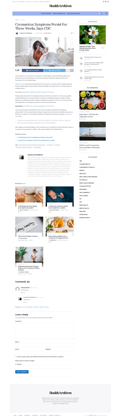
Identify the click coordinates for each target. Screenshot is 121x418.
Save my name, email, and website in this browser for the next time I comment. (40, 356)
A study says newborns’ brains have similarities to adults (36, 140)
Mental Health (84, 208)
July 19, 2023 (34, 210)
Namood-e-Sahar (24, 272)
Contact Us (29, 1)
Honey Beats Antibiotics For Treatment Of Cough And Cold (58, 237)
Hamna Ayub (53, 240)
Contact (20, 415)
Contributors (35, 415)
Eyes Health (83, 180)
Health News (46, 13)
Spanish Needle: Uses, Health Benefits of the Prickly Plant (87, 48)
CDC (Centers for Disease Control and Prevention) (32, 145)
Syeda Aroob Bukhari (26, 33)
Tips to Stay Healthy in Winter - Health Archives (35, 307)
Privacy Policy (43, 415)
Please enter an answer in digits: (25, 360)
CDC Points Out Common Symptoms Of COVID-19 (38, 106)
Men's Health (83, 205)
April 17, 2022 (65, 210)
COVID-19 (57, 145)
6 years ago (34, 287)
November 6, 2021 (23, 240)
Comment (18, 321)
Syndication (83, 214)
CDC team (21, 84)
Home (16, 19)
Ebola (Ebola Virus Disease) (88, 176)
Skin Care (82, 211)
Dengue (81, 170)
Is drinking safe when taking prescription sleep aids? (35, 137)
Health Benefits (59, 13)
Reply (23, 292)
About (15, 415)
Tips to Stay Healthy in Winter (28, 236)
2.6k (20, 211)
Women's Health (84, 217)
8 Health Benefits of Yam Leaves (92, 57)
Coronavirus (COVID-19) (86, 167)
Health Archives (24, 210)
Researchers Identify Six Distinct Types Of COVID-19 (38, 92)
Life (80, 202)
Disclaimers (21, 1)
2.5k (50, 211)
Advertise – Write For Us (55, 415)
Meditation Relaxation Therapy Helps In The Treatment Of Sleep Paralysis (28, 268)
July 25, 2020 (38, 33)
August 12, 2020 (23, 273)
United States (37, 147)
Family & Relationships (86, 183)
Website (48, 349)
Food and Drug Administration (24, 147)
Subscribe (35, 1)
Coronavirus (50, 145)
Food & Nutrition (73, 13)
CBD (80, 161)
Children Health (53, 204)
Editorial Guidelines (44, 1)
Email (17, 349)
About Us (14, 1)
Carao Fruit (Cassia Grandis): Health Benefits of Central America (93, 63)
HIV (80, 198)
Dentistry (82, 173)
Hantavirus (83, 189)
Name (17, 342)
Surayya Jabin (23, 238)
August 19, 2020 (63, 240)
